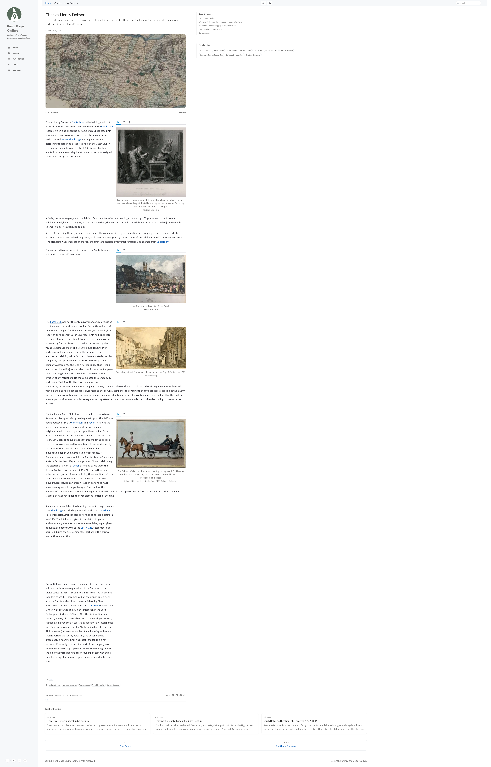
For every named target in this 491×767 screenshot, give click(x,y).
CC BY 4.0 (68, 695)
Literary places (218, 50)
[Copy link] (184, 695)
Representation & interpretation (211, 55)
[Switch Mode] (7, 760)
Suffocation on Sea (206, 33)
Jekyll (363, 760)
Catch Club (107, 126)
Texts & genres (245, 50)
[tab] (118, 122)
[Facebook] (176, 695)
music (51, 679)
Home (48, 3)
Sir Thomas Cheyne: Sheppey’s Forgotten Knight (217, 25)
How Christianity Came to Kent (210, 29)
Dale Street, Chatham (207, 18)
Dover (91, 422)
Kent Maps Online (15, 28)
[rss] (19, 760)
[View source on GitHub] (47, 700)
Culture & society (113, 685)
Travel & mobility (98, 685)
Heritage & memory (253, 55)
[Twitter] (172, 695)
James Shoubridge (71, 139)
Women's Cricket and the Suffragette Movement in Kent (220, 22)
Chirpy (344, 760)
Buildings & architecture (234, 55)
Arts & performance (70, 685)
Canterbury (78, 122)
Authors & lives (54, 685)
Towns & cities (84, 685)
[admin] (25, 760)
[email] (14, 760)
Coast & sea (258, 50)
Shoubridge (57, 510)
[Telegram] (180, 695)
